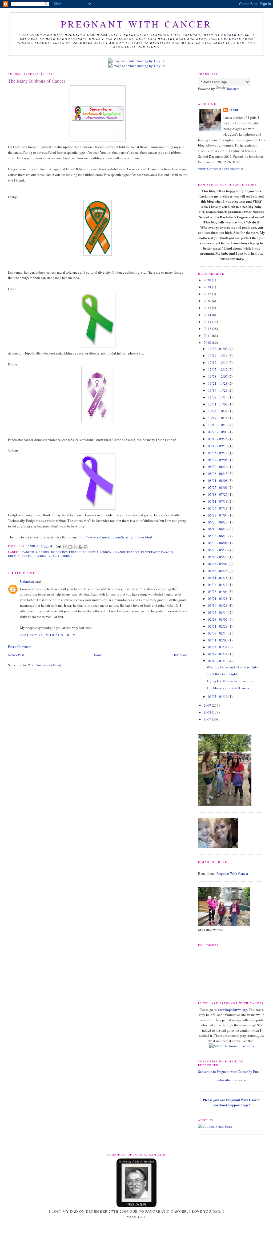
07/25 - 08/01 (218, 487)
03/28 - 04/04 (218, 591)
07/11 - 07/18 (218, 501)
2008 (208, 712)
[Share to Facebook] (80, 546)
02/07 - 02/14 (218, 633)
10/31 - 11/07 (218, 404)
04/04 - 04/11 (218, 584)
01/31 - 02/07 (218, 640)
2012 (208, 328)
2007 (208, 719)
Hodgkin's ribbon (66, 552)
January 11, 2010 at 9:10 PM (48, 634)
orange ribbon (126, 552)
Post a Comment (19, 646)
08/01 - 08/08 (218, 480)
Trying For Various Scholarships (230, 681)
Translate (232, 88)
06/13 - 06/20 (218, 529)
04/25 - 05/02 (218, 563)
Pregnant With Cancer (232, 873)
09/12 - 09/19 (218, 445)
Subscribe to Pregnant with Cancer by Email (230, 1071)
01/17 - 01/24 (218, 654)
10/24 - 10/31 (218, 411)
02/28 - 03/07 (218, 619)
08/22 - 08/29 (218, 466)
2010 (208, 342)
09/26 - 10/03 (218, 432)
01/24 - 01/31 (218, 647)
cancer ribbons (35, 552)
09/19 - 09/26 (218, 438)
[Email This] (65, 546)
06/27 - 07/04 (218, 515)
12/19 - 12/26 (218, 355)
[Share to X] (75, 546)
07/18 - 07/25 (218, 494)
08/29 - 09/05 (218, 459)
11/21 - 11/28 (218, 383)
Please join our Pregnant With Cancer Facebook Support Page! (231, 1102)
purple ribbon (34, 556)
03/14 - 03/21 (218, 605)
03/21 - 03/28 (218, 598)
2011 (208, 335)
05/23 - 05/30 (218, 549)
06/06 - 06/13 (218, 536)
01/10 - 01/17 (218, 661)
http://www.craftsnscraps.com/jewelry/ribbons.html (115, 537)
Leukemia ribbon (97, 552)
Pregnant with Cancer (136, 24)
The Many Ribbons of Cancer (228, 687)
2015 (208, 307)
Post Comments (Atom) (44, 665)
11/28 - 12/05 (218, 376)
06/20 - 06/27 (218, 522)
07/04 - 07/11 (218, 508)
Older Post (179, 654)
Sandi (31, 546)
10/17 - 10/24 (218, 418)
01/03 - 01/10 (218, 696)
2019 (208, 287)
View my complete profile (220, 169)
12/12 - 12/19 (218, 362)
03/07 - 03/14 (218, 612)
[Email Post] (58, 546)
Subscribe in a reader (231, 1080)
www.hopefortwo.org (232, 1009)
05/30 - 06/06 (218, 543)
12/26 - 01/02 (218, 348)
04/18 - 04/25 (218, 570)
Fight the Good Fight (222, 674)
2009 (208, 705)
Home (98, 654)
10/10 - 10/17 (218, 425)
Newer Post (16, 654)
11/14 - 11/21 (218, 390)
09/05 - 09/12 (218, 452)
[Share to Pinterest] (85, 546)
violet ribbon (60, 556)
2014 (208, 314)
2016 (208, 300)
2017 (208, 293)
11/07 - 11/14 (218, 397)
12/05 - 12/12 (218, 369)
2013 (208, 321)
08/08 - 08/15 (218, 473)
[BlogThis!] (70, 546)
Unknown (27, 581)
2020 (208, 280)
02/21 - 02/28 (218, 626)
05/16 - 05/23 (218, 556)
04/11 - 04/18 (218, 577)
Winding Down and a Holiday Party (232, 667)
